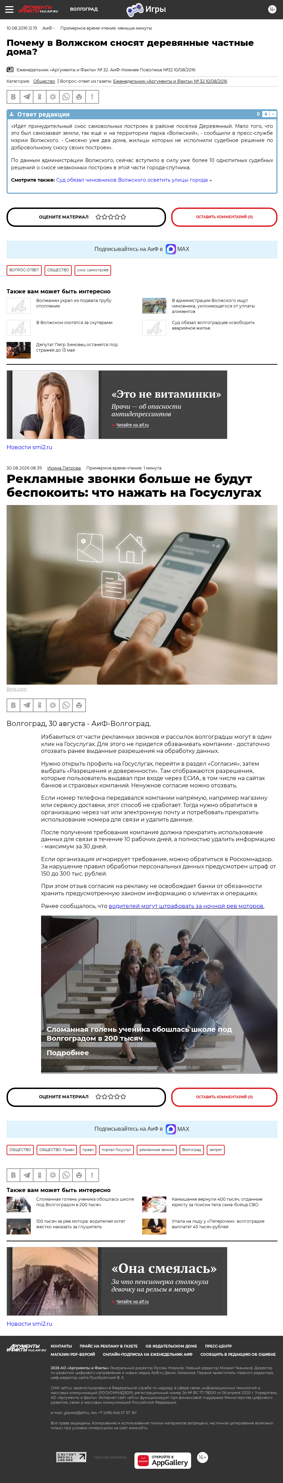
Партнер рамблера (110, 1457)
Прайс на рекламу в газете (109, 1346)
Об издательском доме (171, 1346)
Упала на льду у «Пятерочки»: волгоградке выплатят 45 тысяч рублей (218, 1224)
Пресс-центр (218, 1346)
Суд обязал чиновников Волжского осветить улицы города (132, 180)
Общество (44, 81)
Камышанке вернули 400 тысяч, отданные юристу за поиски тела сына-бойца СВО (217, 1202)
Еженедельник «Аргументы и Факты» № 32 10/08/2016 (170, 81)
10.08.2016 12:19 (22, 28)
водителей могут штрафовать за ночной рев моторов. (186, 906)
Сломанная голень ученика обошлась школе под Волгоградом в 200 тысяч (139, 1033)
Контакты (61, 1346)
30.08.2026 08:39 (24, 468)
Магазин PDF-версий (73, 1354)
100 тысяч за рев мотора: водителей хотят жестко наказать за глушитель (80, 1224)
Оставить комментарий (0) (224, 217)
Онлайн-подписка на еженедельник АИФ (148, 1354)
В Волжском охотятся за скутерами (74, 322)
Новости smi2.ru (29, 447)
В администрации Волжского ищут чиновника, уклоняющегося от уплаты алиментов (213, 306)
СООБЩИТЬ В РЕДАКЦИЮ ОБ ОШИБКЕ (238, 1354)
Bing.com (17, 689)
